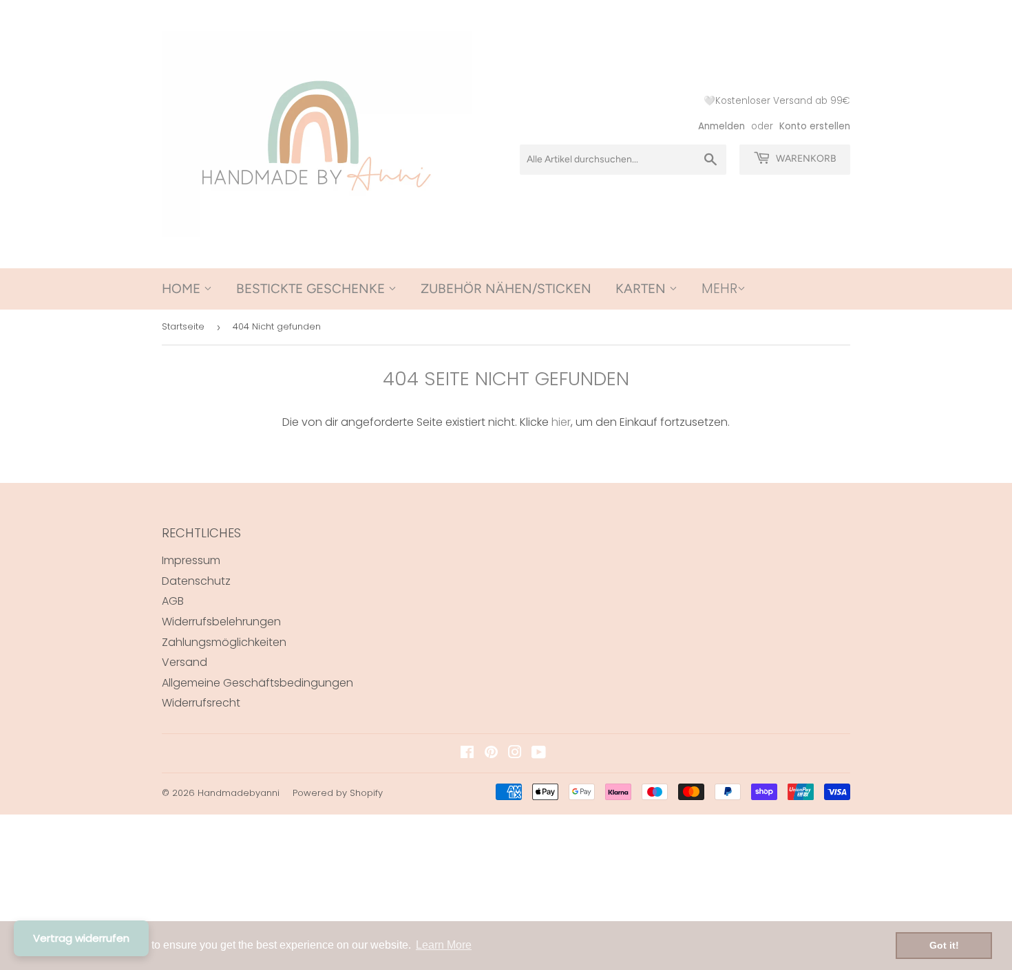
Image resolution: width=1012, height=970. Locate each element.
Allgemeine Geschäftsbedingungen (257, 683)
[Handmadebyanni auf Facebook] (467, 754)
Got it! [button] (944, 945)
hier (561, 422)
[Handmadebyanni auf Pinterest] (491, 754)
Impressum (191, 560)
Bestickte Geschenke (312, 289)
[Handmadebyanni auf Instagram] (515, 754)
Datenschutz (196, 581)
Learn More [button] (444, 945)
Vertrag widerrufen (81, 938)
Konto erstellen (814, 126)
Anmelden (721, 126)
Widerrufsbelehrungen (221, 621)
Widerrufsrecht (201, 703)
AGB (173, 601)
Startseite (183, 326)
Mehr (719, 288)
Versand (184, 662)
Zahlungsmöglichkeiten (224, 642)
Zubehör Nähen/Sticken (506, 289)
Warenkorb (805, 158)
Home (183, 289)
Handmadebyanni (239, 792)
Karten (642, 289)
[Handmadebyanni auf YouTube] (538, 754)
